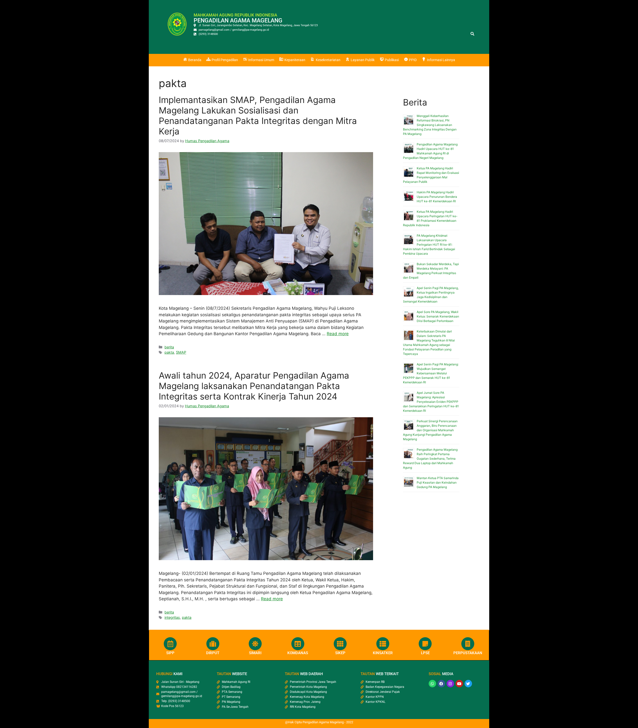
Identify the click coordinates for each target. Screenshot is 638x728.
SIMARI (255, 653)
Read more (338, 333)
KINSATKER (383, 653)
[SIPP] (170, 643)
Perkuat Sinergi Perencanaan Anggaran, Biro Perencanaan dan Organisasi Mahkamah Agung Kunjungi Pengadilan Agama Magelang (430, 430)
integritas (172, 617)
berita (169, 347)
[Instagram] (450, 683)
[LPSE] (425, 643)
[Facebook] (441, 683)
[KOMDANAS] (297, 643)
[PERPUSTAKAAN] (467, 643)
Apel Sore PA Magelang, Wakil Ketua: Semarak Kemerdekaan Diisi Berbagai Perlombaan (438, 316)
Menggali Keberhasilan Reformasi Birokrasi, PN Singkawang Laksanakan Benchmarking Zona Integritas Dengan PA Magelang (430, 125)
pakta (169, 352)
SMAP (181, 352)
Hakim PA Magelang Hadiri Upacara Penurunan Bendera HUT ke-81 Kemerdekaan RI (437, 196)
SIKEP (340, 653)
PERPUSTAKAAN (467, 653)
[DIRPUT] (212, 643)
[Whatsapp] (432, 683)
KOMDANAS (297, 653)
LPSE (425, 653)
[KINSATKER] (382, 643)
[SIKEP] (340, 643)
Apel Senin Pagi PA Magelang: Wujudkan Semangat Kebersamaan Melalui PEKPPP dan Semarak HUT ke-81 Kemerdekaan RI (431, 373)
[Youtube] (459, 683)
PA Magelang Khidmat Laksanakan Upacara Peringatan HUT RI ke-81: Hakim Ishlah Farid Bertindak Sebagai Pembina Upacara (429, 244)
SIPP (170, 653)
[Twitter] (468, 683)
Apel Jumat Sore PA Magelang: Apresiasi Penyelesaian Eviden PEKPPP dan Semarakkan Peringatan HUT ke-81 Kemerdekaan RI (431, 402)
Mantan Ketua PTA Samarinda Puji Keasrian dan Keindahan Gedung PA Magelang (438, 482)
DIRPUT (212, 653)
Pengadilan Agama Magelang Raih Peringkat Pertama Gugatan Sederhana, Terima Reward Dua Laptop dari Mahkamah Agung (430, 458)
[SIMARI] (255, 643)
